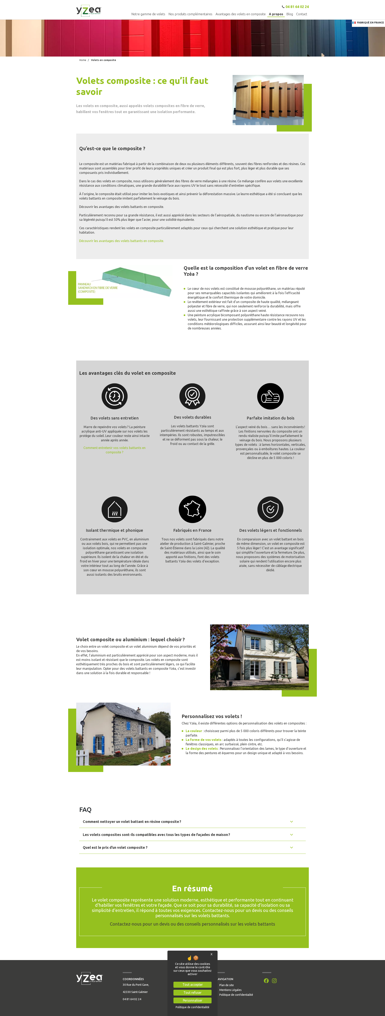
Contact (301, 14)
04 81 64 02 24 (297, 7)
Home (82, 60)
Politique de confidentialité (236, 994)
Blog (289, 14)
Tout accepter (192, 984)
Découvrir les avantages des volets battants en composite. (121, 241)
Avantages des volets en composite (241, 14)
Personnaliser (192, 1000)
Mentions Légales (230, 990)
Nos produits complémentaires (190, 14)
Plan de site (226, 985)
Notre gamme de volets (148, 14)
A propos (276, 14)
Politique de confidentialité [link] (192, 1007)
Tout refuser (192, 992)
